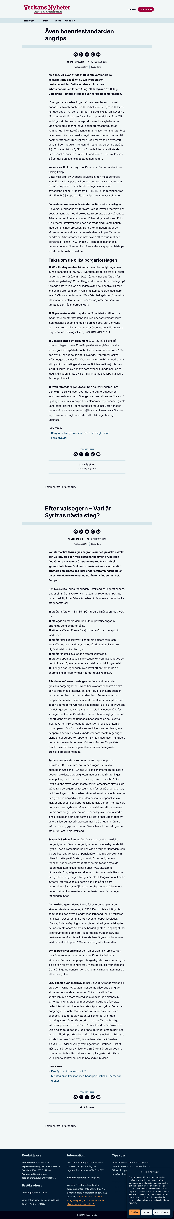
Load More (87, 1143)
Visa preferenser (162, 1212)
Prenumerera (146, 9)
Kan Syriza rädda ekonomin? (68, 1071)
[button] (149, 20)
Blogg (58, 20)
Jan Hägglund (87, 464)
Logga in (132, 9)
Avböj (146, 1212)
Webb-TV (70, 20)
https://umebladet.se (125, 1186)
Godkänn (134, 1212)
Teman (44, 20)
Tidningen (29, 20)
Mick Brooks (87, 1107)
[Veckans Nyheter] (47, 9)
